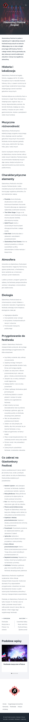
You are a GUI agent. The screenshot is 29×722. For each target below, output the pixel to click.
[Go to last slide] (4, 658)
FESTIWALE (14, 19)
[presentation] (14, 653)
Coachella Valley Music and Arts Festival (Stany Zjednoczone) (22, 624)
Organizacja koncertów (15, 704)
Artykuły (5, 709)
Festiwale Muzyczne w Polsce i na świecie (6, 624)
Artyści (20, 706)
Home (4, 704)
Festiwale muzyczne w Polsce (14, 664)
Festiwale (13, 706)
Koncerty (5, 706)
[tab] (11, 673)
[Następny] (25, 658)
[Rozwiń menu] (25, 5)
